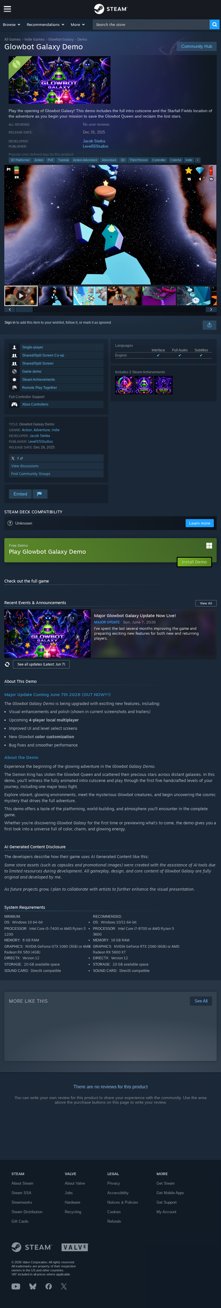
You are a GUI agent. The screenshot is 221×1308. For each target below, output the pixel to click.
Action (39, 160)
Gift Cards (20, 1221)
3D (123, 160)
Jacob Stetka (94, 141)
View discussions (25, 466)
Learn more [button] (199, 523)
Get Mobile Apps (170, 1193)
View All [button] (206, 603)
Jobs (69, 1193)
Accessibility (118, 1193)
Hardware (72, 1202)
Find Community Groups (30, 474)
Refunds (114, 1221)
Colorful (175, 160)
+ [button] (198, 160)
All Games (12, 39)
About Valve (75, 1183)
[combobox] (151, 24)
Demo (82, 39)
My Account (166, 1212)
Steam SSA (21, 1193)
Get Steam (166, 1183)
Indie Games (34, 39)
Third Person (138, 160)
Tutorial (63, 160)
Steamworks (22, 1202)
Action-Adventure (85, 160)
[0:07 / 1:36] (110, 224)
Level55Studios (95, 146)
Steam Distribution (27, 1212)
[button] (12, 24)
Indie (189, 160)
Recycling (73, 1212)
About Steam (22, 1183)
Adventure (109, 160)
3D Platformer (20, 160)
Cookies (114, 1212)
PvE (51, 160)
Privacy (113, 1183)
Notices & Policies (122, 1202)
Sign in (10, 323)
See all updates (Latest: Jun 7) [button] (41, 664)
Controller (159, 160)
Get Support (167, 1202)
